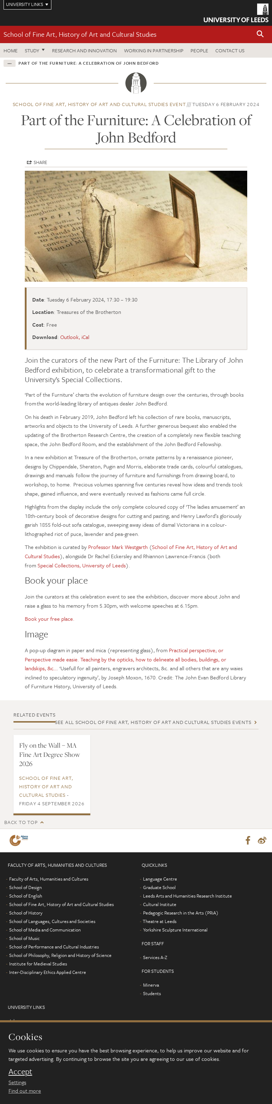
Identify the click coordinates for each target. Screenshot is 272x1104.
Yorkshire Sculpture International (175, 929)
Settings (17, 1082)
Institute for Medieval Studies (38, 963)
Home (11, 50)
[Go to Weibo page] (262, 840)
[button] (260, 34)
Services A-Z (155, 957)
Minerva (151, 984)
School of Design (25, 887)
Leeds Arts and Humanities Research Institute (187, 895)
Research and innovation (84, 50)
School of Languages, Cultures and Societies (52, 921)
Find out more (24, 1090)
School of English (25, 895)
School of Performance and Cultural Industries (54, 946)
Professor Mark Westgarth (118, 547)
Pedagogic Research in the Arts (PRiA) (181, 912)
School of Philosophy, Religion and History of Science (60, 955)
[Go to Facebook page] (248, 840)
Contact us (229, 50)
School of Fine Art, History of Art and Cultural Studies (80, 34)
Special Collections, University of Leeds (82, 565)
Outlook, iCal (74, 337)
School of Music (24, 938)
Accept (20, 1071)
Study (32, 50)
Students (152, 993)
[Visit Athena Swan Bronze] (20, 840)
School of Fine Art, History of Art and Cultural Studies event (99, 104)
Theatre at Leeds (159, 921)
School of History (25, 912)
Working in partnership (153, 50)
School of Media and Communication (45, 929)
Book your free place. (49, 619)
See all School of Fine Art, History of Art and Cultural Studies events (153, 722)
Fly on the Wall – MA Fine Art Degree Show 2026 (49, 754)
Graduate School (159, 887)
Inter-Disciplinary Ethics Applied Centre (47, 972)
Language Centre (160, 878)
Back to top (21, 822)
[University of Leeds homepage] (236, 13)
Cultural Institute (159, 904)
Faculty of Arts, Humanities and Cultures (48, 878)
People (199, 50)
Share (40, 162)
